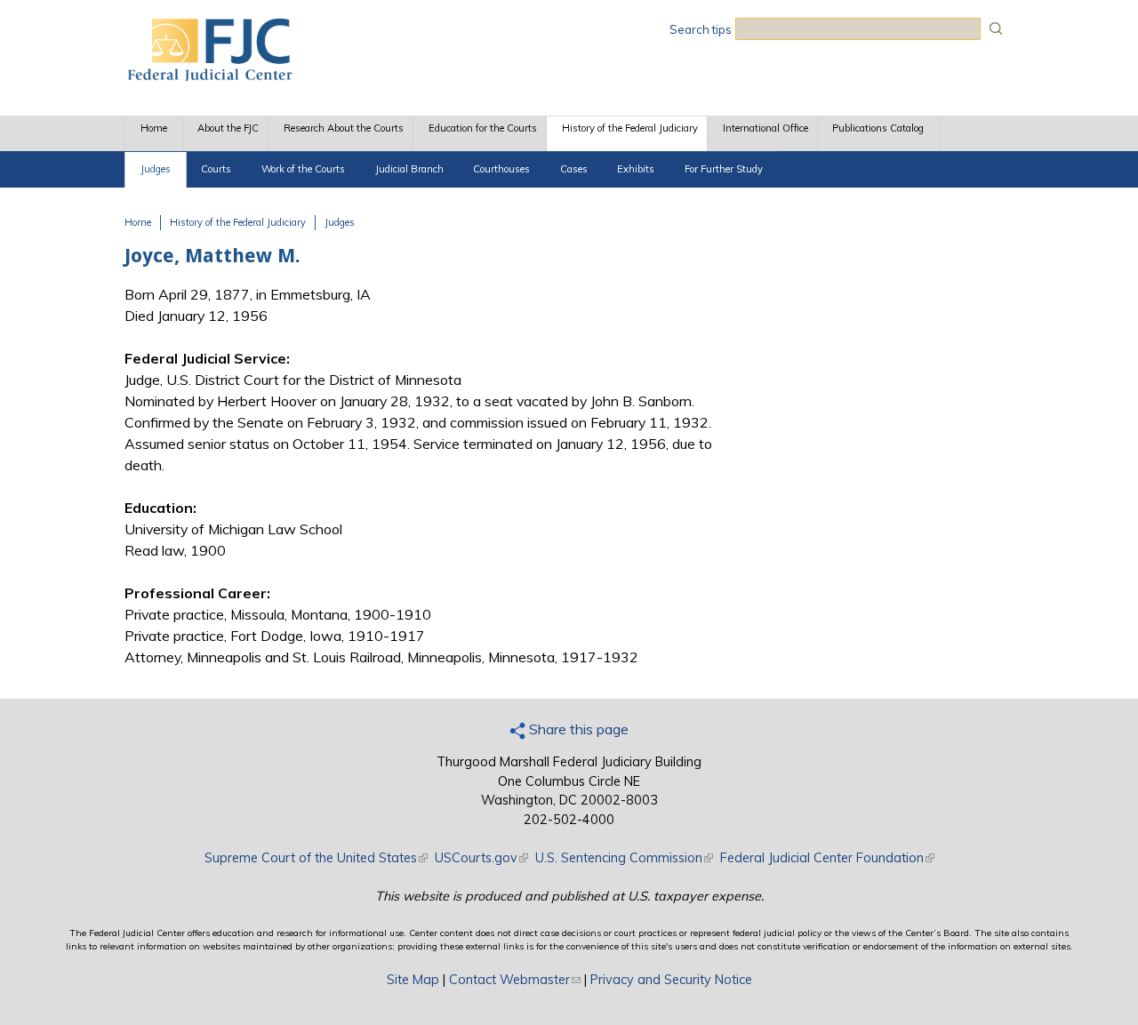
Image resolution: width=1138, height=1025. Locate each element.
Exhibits (635, 169)
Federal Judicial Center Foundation (827, 858)
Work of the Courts (303, 169)
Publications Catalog (878, 128)
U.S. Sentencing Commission (624, 858)
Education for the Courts (483, 128)
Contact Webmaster (515, 980)
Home (153, 128)
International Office (765, 128)
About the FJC (228, 128)
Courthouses (501, 169)
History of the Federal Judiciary (630, 128)
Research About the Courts (344, 128)
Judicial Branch (409, 169)
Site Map (413, 980)
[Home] (208, 75)
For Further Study (724, 169)
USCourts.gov (481, 858)
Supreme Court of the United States (316, 858)
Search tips (700, 29)
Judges (155, 169)
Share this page (577, 729)
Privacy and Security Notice (671, 980)
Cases (574, 169)
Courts (216, 169)
